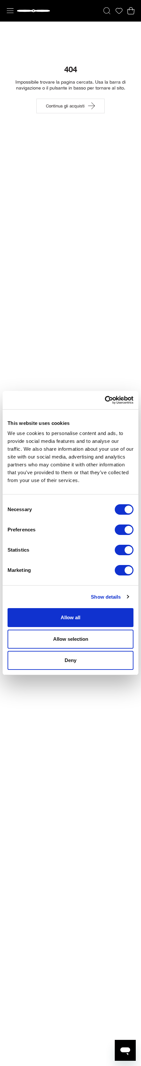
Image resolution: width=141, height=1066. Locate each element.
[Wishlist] (119, 11)
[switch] (124, 530)
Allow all (70, 617)
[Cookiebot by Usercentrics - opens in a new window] (104, 400)
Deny (70, 660)
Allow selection (70, 639)
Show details (106, 597)
